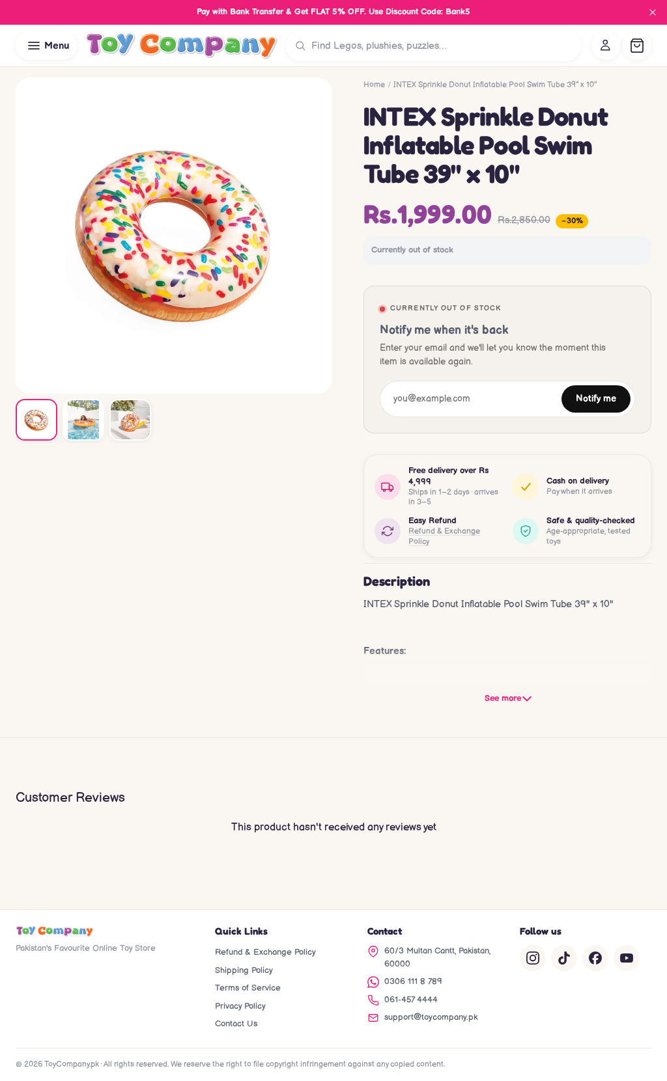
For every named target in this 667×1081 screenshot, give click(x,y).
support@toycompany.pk (430, 1017)
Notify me (596, 399)
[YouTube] (627, 958)
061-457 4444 (411, 999)
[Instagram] (533, 958)
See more (503, 698)
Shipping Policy (244, 970)
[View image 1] (36, 420)
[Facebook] (595, 958)
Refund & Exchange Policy (444, 537)
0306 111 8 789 (413, 981)
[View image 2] (83, 420)
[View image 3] (130, 420)
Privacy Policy (240, 1006)
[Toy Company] (181, 45)
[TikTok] (564, 958)
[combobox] (443, 46)
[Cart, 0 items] (637, 45)
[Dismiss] (653, 12)
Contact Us (236, 1024)
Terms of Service (248, 988)
